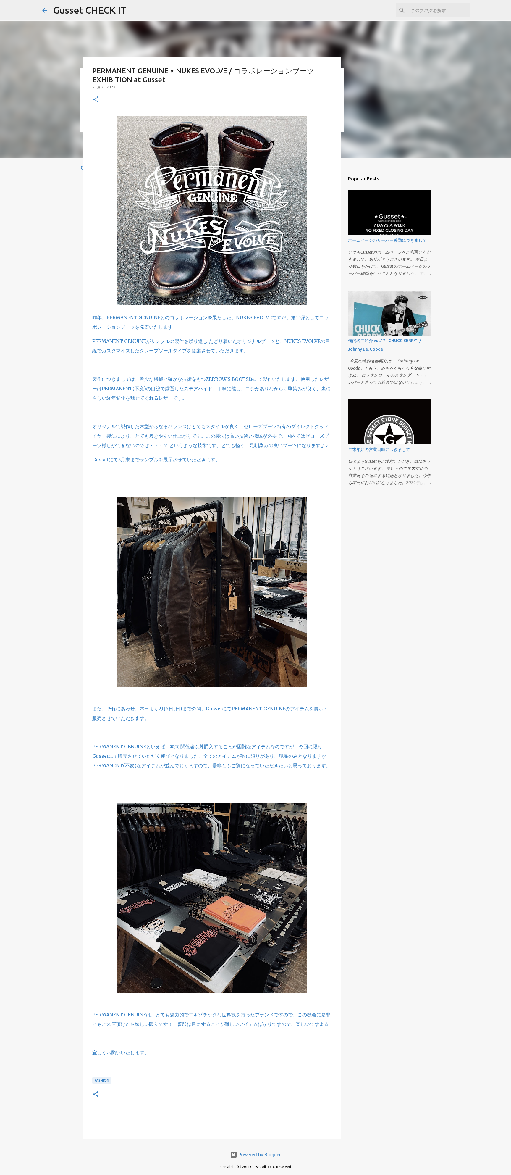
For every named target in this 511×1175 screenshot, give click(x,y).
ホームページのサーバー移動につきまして (387, 240)
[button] (95, 100)
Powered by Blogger (259, 1154)
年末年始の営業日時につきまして (379, 449)
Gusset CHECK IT (90, 10)
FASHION (102, 1080)
